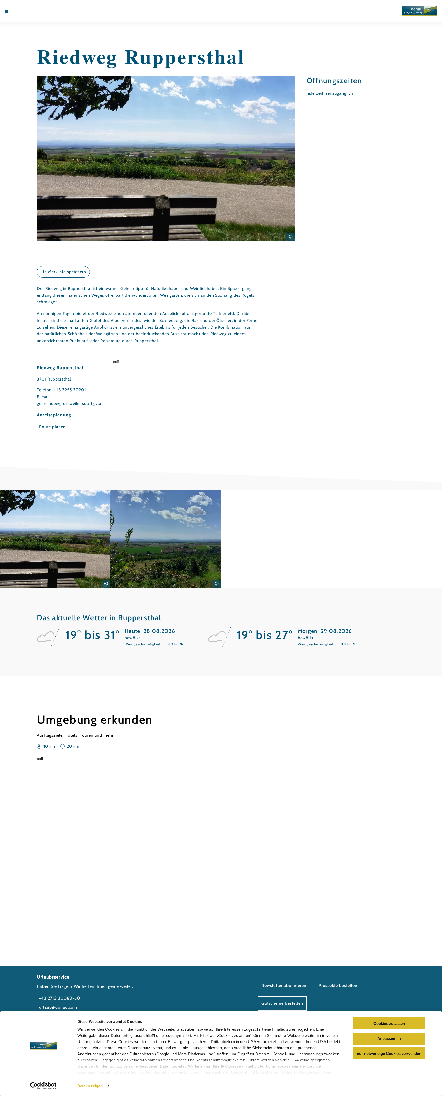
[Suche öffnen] (41, 11)
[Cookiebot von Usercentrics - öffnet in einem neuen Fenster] (43, 1086)
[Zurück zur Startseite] (419, 11)
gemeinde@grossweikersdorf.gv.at (70, 403)
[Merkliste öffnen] (34, 11)
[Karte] (27, 11)
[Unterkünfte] (19, 11)
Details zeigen (90, 1086)
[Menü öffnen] (6, 11)
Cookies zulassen (389, 1023)
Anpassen (386, 1038)
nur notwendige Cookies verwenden (389, 1053)
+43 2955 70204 (70, 389)
